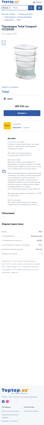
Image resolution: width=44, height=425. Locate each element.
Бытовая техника (8, 14)
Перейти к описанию (10, 87)
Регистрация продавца (10, 411)
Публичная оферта (31, 411)
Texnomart (17, 127)
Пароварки (9, 20)
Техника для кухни (25, 14)
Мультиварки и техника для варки (18, 17)
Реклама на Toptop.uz (10, 421)
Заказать (22, 113)
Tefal (18, 20)
